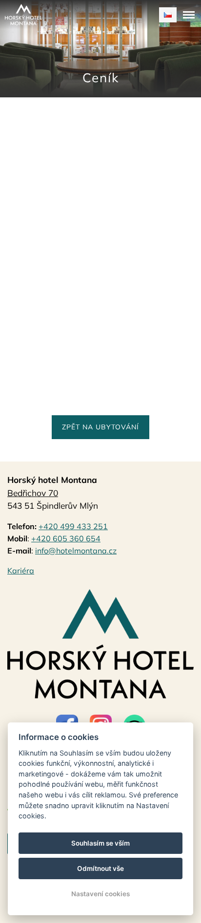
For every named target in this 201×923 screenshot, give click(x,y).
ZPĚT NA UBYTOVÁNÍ (100, 427)
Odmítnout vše (100, 868)
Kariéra (20, 570)
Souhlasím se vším (100, 843)
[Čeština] (168, 14)
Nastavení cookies (100, 894)
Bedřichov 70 (32, 493)
